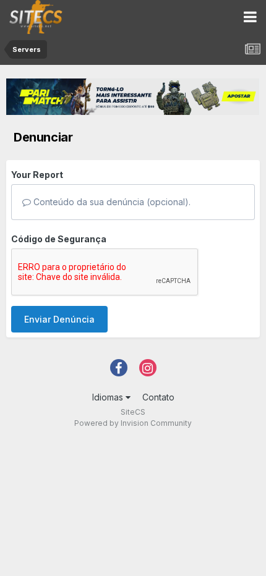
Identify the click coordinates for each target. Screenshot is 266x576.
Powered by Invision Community (133, 423)
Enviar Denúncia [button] (59, 319)
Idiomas (109, 397)
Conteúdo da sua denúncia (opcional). (111, 202)
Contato (158, 397)
